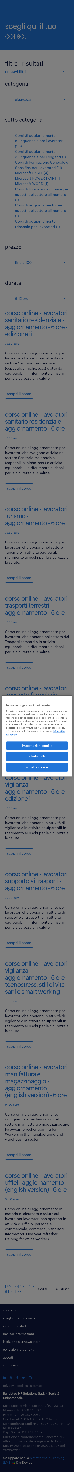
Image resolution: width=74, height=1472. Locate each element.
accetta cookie (37, 767)
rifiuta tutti (37, 756)
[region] (37, 736)
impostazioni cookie (37, 745)
